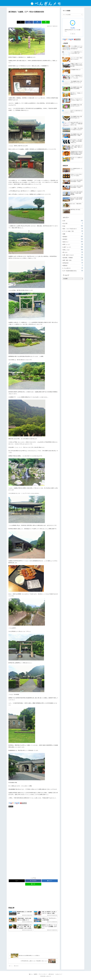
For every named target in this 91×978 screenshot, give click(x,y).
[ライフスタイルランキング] (23, 803)
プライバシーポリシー (43, 974)
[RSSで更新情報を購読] (74, 33)
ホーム (31, 974)
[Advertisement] (33, 16)
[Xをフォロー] (71, 33)
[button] (82, 14)
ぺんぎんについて (58, 974)
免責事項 (35, 974)
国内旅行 (11, 806)
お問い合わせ (51, 974)
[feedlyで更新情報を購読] (73, 33)
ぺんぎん (72, 27)
